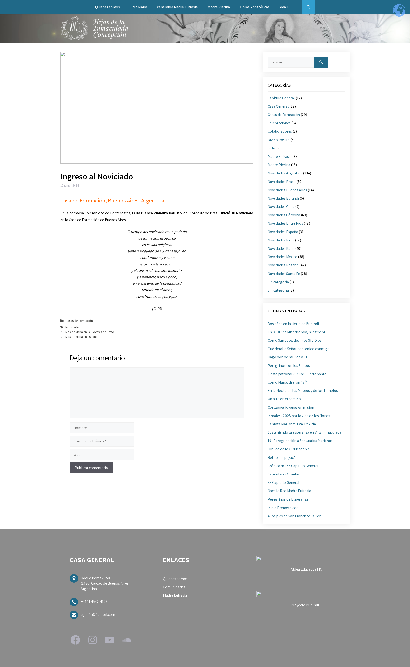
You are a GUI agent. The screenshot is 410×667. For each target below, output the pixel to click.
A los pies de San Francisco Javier (294, 515)
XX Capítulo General (283, 482)
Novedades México (282, 256)
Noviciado (72, 327)
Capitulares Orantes (284, 474)
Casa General (278, 106)
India (272, 148)
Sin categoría (278, 281)
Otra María (138, 7)
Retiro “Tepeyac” (281, 457)
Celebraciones (279, 122)
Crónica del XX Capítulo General (293, 465)
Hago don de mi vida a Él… (289, 357)
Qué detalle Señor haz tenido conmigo (299, 348)
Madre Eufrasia (280, 156)
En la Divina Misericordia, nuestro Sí (296, 332)
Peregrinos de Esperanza (288, 499)
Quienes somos (175, 578)
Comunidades (174, 587)
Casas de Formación (79, 320)
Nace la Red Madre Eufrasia (289, 490)
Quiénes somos (107, 7)
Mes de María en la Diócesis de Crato (89, 332)
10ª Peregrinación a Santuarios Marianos (300, 440)
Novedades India (281, 240)
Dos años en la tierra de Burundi (293, 323)
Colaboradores (280, 131)
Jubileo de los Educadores (289, 448)
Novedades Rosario (283, 265)
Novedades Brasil (282, 181)
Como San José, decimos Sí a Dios (294, 340)
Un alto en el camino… (286, 398)
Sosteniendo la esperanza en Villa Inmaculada (304, 432)
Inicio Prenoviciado (283, 507)
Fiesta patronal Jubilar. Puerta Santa (297, 373)
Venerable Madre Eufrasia (177, 7)
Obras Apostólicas (255, 7)
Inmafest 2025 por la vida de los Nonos (299, 415)
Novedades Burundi (283, 198)
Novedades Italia (281, 248)
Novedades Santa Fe (284, 273)
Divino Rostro (279, 139)
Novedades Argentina (285, 173)
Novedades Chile (281, 206)
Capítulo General (281, 98)
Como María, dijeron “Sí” (287, 382)
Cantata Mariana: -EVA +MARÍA (292, 424)
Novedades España (283, 231)
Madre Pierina (219, 7)
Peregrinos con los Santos (289, 365)
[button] (308, 7)
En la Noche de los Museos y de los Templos (303, 390)
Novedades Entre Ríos (285, 223)
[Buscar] (321, 62)
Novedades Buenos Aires (287, 189)
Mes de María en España (81, 337)
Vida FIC (285, 7)
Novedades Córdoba (284, 214)
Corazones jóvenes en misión (291, 407)
